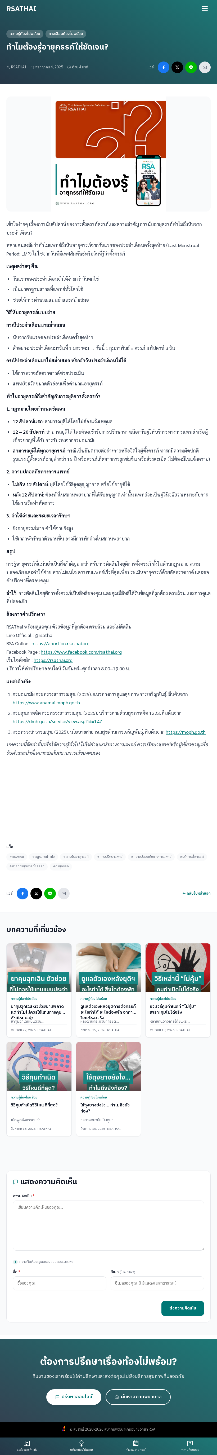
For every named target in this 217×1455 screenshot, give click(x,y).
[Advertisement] (108, 798)
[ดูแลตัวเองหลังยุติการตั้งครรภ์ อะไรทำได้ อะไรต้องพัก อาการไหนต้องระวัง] (108, 967)
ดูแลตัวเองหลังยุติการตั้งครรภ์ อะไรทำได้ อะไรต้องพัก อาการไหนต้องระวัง (108, 1012)
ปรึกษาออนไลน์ (77, 1397)
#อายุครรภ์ (61, 866)
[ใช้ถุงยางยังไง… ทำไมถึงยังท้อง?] (108, 1066)
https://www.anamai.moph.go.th (46, 702)
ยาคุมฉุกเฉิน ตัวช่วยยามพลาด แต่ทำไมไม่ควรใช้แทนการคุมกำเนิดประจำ (37, 1012)
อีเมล (123, 1272)
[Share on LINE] (191, 67)
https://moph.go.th (186, 732)
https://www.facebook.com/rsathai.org (81, 652)
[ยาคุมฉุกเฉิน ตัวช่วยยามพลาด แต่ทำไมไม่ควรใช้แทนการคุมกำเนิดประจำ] (39, 967)
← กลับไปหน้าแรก (196, 893)
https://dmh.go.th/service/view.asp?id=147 (57, 721)
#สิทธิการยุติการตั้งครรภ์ (27, 866)
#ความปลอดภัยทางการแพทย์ (151, 856)
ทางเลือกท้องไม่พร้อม (66, 34)
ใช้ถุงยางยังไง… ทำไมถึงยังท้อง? (105, 1108)
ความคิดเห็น (24, 1196)
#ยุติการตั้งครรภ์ (192, 856)
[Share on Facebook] (163, 67)
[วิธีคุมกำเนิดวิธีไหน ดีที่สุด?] (39, 1066)
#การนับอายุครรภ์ (76, 856)
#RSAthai (17, 856)
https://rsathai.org (53, 660)
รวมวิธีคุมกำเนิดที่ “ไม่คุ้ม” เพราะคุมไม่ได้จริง (173, 1009)
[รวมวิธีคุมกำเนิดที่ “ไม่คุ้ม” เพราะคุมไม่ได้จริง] (178, 967)
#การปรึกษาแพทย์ (110, 856)
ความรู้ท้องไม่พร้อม (25, 34)
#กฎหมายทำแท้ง (43, 856)
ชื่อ (16, 1272)
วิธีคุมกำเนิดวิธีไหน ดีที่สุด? (34, 1105)
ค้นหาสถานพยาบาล (141, 1397)
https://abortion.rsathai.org (60, 643)
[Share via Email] (205, 67)
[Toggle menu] (205, 8)
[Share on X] (177, 67)
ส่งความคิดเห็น (182, 1308)
